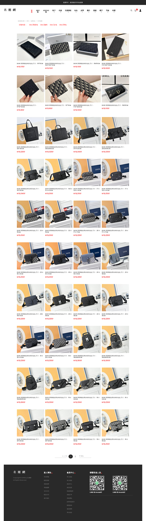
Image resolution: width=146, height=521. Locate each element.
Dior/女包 (53, 25)
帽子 (101, 10)
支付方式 (46, 491)
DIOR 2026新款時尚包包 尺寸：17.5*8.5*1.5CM (112, 64)
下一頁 (81, 456)
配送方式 (46, 495)
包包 (75, 10)
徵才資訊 (46, 498)
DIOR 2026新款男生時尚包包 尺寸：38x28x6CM (56, 148)
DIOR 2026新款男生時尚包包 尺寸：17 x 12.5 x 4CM (86, 189)
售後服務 (46, 487)
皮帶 (82, 10)
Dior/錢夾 (43, 25)
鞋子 (54, 10)
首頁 (31, 11)
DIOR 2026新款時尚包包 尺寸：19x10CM (86, 64)
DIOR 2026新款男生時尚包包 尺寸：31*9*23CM (85, 148)
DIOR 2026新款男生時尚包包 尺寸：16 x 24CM (58, 398)
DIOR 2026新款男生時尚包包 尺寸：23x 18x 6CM (30, 315)
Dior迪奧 (39, 21)
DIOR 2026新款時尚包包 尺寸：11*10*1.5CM (27, 106)
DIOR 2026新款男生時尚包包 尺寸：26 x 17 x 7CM (86, 231)
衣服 (60, 10)
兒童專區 (68, 10)
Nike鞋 (38, 11)
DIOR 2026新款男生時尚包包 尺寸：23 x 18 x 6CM (30, 273)
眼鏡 (95, 10)
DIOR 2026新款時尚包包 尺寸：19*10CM (30, 64)
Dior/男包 (63, 25)
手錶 (107, 10)
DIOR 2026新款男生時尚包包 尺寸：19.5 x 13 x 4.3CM (58, 189)
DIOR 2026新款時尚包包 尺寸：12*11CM (58, 105)
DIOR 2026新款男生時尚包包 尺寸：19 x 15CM (86, 440)
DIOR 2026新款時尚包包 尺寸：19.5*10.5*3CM (55, 64)
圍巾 (88, 10)
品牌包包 (33, 21)
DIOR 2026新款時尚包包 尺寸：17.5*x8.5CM (83, 106)
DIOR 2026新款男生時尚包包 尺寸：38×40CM (28, 148)
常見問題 (46, 477)
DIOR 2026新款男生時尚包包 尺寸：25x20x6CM (113, 148)
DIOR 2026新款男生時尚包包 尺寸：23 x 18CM (115, 273)
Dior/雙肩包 (33, 25)
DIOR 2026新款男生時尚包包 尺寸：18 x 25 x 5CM (30, 356)
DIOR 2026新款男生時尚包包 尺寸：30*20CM (28, 189)
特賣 (114, 10)
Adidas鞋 (46, 11)
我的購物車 (70, 491)
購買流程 (46, 480)
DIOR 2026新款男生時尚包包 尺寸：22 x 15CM (30, 231)
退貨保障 (46, 484)
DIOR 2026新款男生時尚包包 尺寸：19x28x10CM (85, 356)
